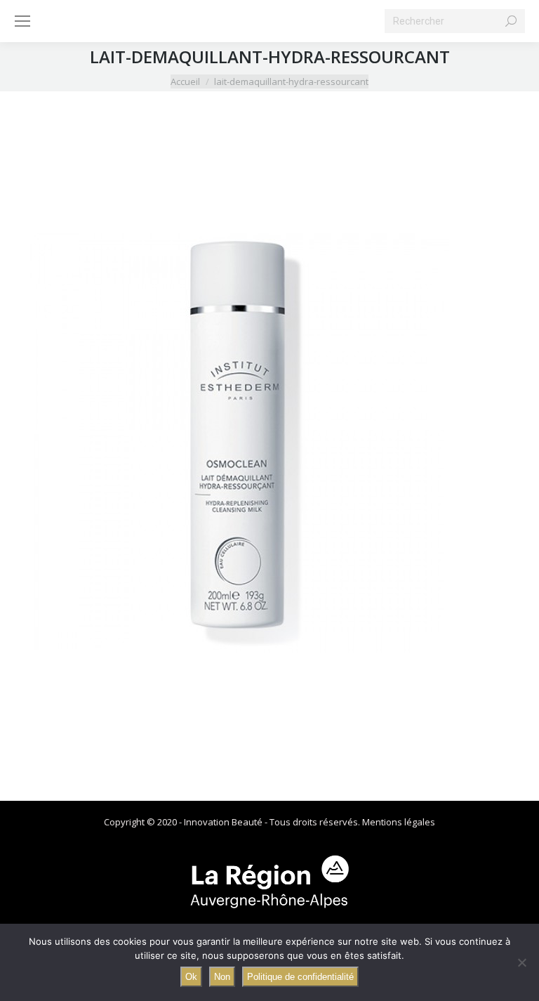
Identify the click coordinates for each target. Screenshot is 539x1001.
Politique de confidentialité (300, 976)
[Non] (521, 962)
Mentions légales (398, 822)
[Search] (511, 21)
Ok (191, 976)
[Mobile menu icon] (22, 21)
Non (222, 976)
